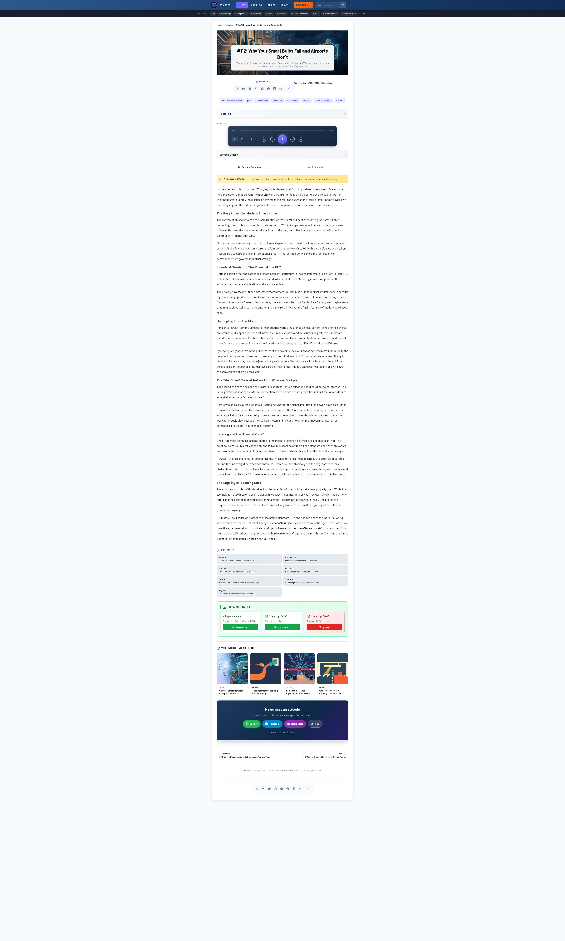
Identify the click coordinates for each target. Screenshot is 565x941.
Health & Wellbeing (300, 14)
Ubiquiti (223, 579)
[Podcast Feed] (350, 5)
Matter (222, 568)
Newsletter (297, 723)
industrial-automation (232, 100)
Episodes (229, 25)
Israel (270, 14)
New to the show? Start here (282, 732)
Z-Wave (289, 579)
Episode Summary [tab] (251, 167)
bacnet (306, 100)
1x (235, 139)
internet (339, 100)
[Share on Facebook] (250, 89)
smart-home (262, 100)
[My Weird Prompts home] (214, 5)
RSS (317, 723)
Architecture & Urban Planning (356, 14)
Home (219, 25)
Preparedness (331, 14)
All (364, 14)
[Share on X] (237, 89)
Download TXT (284, 627)
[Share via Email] (281, 89)
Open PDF (326, 627)
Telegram (274, 723)
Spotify (254, 723)
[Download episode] (330, 139)
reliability (277, 100)
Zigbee (222, 590)
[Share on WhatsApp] (256, 89)
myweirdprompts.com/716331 (317, 83)
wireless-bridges (322, 100)
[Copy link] (289, 89)
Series (271, 5)
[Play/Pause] (282, 139)
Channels (257, 5)
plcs (249, 100)
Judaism (282, 14)
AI (214, 14)
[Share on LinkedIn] (274, 89)
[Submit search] (343, 5)
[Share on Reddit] (268, 89)
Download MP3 (242, 627)
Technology (226, 14)
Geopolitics (242, 14)
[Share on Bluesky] (243, 89)
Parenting (257, 14)
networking (292, 100)
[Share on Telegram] (262, 89)
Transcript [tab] (317, 167)
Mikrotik (289, 568)
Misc (317, 14)
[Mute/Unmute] (241, 139)
